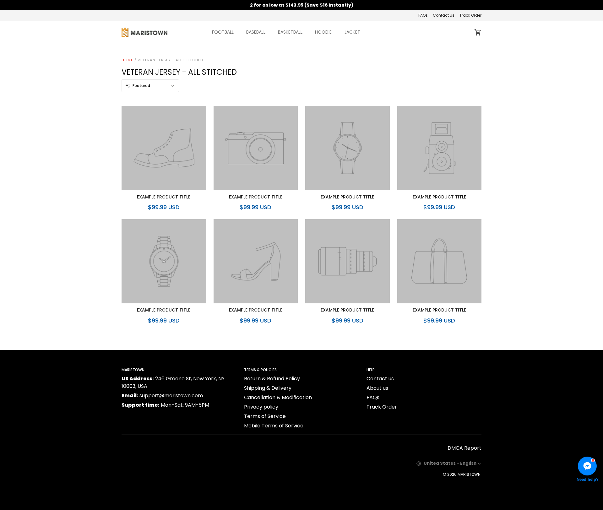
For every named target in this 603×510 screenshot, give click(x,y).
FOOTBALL (223, 32)
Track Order (470, 15)
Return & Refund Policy (272, 378)
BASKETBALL (290, 32)
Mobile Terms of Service (273, 425)
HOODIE (323, 32)
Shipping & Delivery (267, 388)
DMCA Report (464, 448)
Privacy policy (261, 406)
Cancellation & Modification (278, 397)
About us (377, 388)
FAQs (423, 15)
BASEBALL (255, 32)
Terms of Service (265, 416)
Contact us (443, 15)
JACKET (352, 32)
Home (127, 59)
